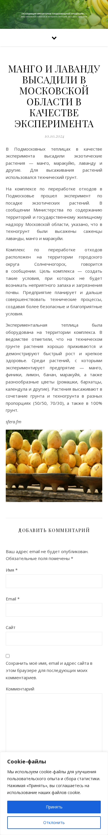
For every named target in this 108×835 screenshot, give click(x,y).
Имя (12, 570)
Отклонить (54, 822)
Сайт (11, 627)
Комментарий (20, 689)
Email (13, 599)
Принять (54, 807)
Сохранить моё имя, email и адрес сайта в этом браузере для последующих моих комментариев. (49, 670)
